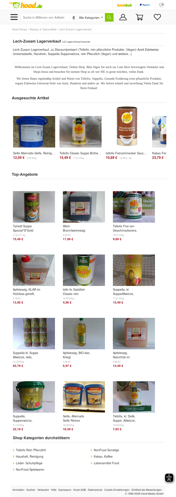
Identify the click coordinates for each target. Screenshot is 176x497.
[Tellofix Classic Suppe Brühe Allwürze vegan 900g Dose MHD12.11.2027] (80, 131)
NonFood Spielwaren (30, 469)
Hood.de (25, 5)
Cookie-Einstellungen (117, 489)
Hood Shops (19, 29)
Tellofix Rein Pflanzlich (31, 450)
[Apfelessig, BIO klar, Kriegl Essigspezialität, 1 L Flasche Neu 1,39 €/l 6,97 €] (86, 329)
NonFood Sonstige (106, 450)
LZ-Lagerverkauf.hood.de (76, 41)
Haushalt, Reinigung (29, 456)
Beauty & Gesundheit (43, 29)
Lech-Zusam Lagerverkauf (75, 29)
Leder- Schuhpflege (29, 463)
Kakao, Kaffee (103, 456)
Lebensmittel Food (106, 463)
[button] (161, 4)
